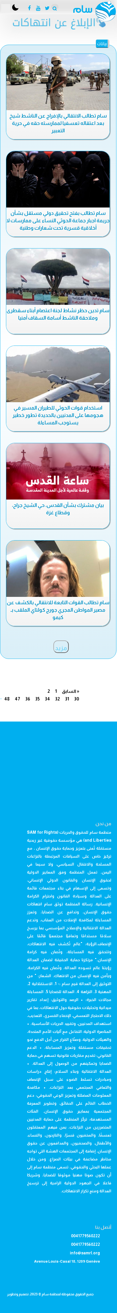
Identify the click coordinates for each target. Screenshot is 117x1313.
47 (17, 698)
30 (76, 698)
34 (47, 698)
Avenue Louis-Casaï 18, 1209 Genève (67, 1261)
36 (27, 698)
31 (67, 698)
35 (37, 698)
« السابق (70, 691)
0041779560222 (85, 1236)
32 (57, 698)
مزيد (61, 648)
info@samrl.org (85, 1253)
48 (7, 698)
